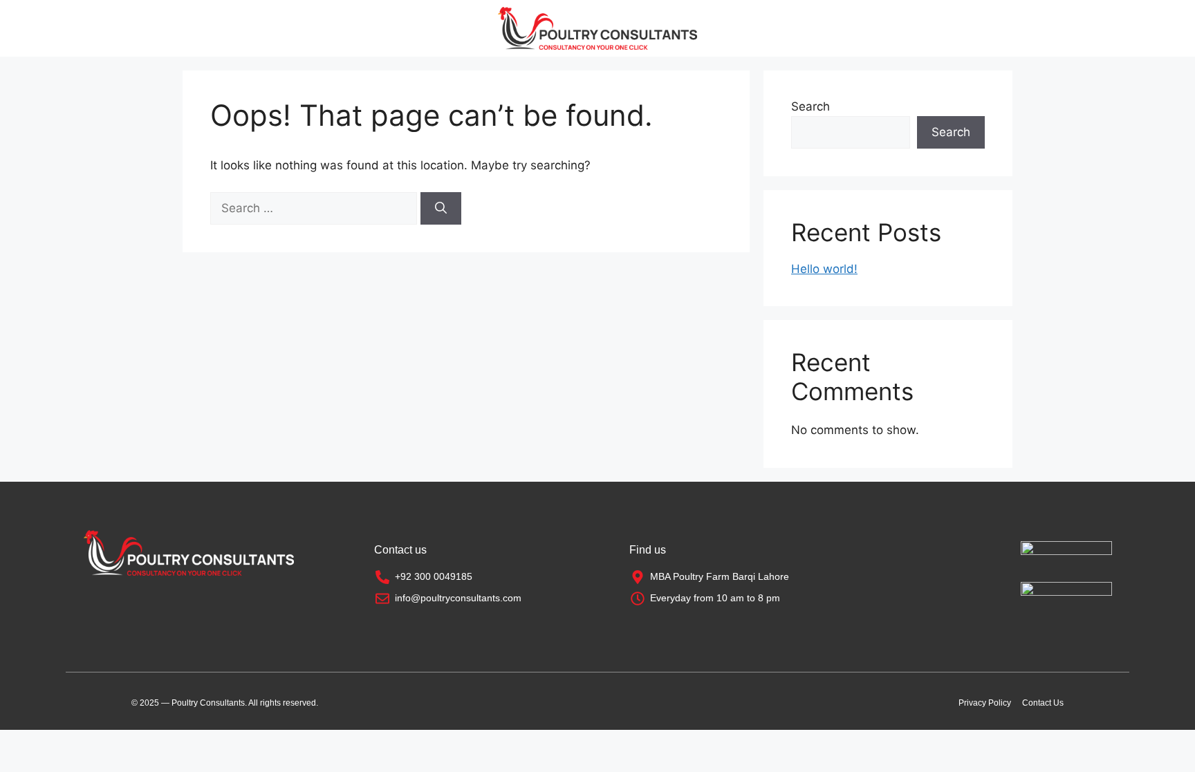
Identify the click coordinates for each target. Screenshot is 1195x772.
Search (810, 106)
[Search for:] (315, 208)
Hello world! (824, 269)
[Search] (440, 208)
